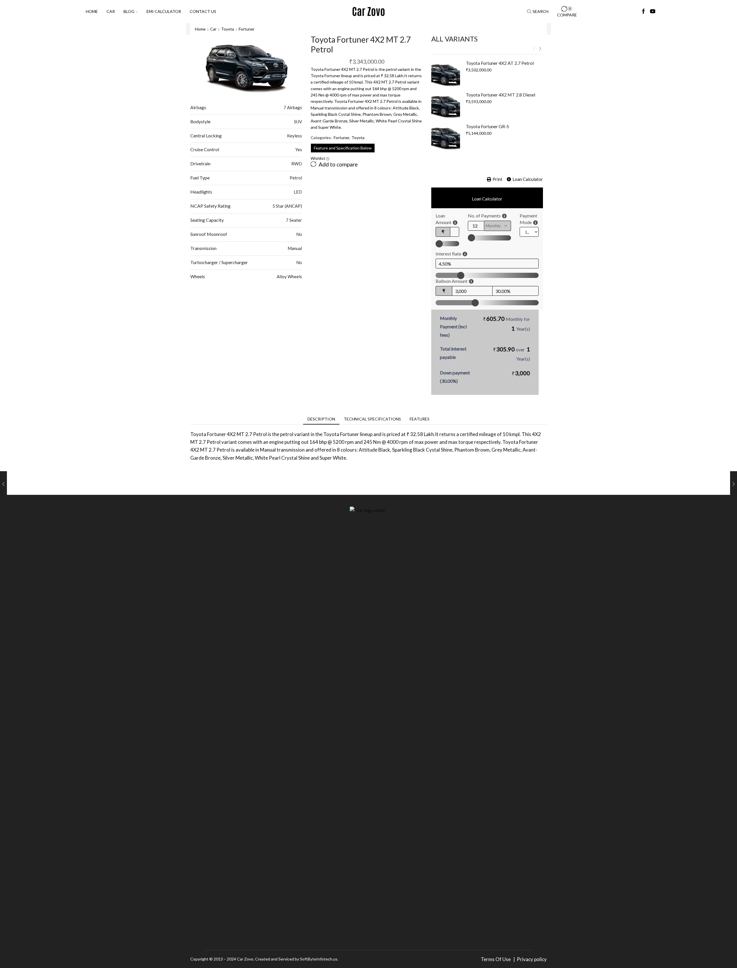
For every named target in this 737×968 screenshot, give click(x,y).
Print (497, 179)
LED (298, 191)
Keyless (294, 135)
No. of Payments (484, 215)
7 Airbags (293, 107)
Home (92, 11)
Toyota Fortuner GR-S (487, 126)
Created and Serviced (274, 958)
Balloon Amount (452, 281)
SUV (298, 121)
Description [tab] (321, 418)
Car (111, 11)
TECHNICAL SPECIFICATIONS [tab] (372, 418)
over (511, 353)
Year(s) (523, 328)
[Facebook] (643, 11)
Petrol (296, 177)
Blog (129, 11)
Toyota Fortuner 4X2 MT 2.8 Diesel (500, 94)
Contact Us (203, 11)
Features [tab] (420, 418)
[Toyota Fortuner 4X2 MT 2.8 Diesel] (445, 106)
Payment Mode (528, 219)
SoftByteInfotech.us (318, 958)
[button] (534, 49)
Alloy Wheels (289, 276)
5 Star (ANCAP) (287, 206)
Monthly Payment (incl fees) (453, 326)
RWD (296, 163)
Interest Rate (448, 253)
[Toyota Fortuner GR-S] (445, 137)
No (299, 234)
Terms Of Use (496, 959)
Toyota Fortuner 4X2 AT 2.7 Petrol (500, 63)
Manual (295, 248)
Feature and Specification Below (343, 147)
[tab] (321, 419)
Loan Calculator (527, 179)
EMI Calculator (164, 11)
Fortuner (246, 28)
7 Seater (294, 220)
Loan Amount (443, 219)
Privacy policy (532, 959)
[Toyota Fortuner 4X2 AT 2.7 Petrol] (445, 74)
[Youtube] (652, 11)
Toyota (227, 28)
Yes (298, 149)
